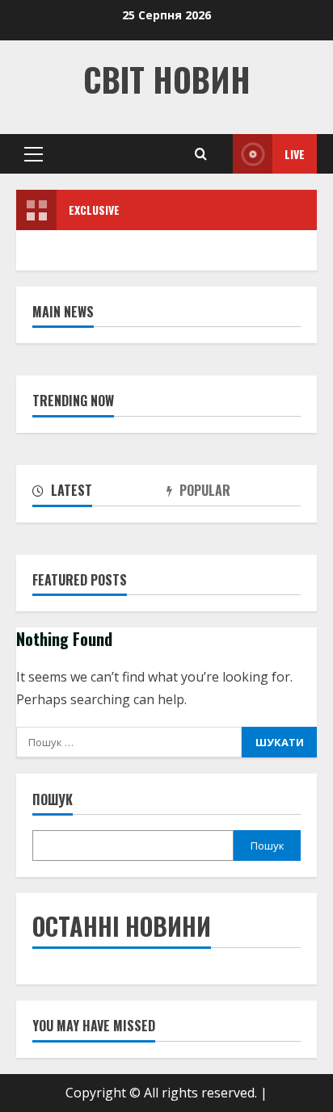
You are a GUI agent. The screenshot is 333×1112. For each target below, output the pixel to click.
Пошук (52, 800)
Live (295, 153)
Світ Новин (167, 79)
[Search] (201, 154)
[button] (33, 154)
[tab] (99, 493)
